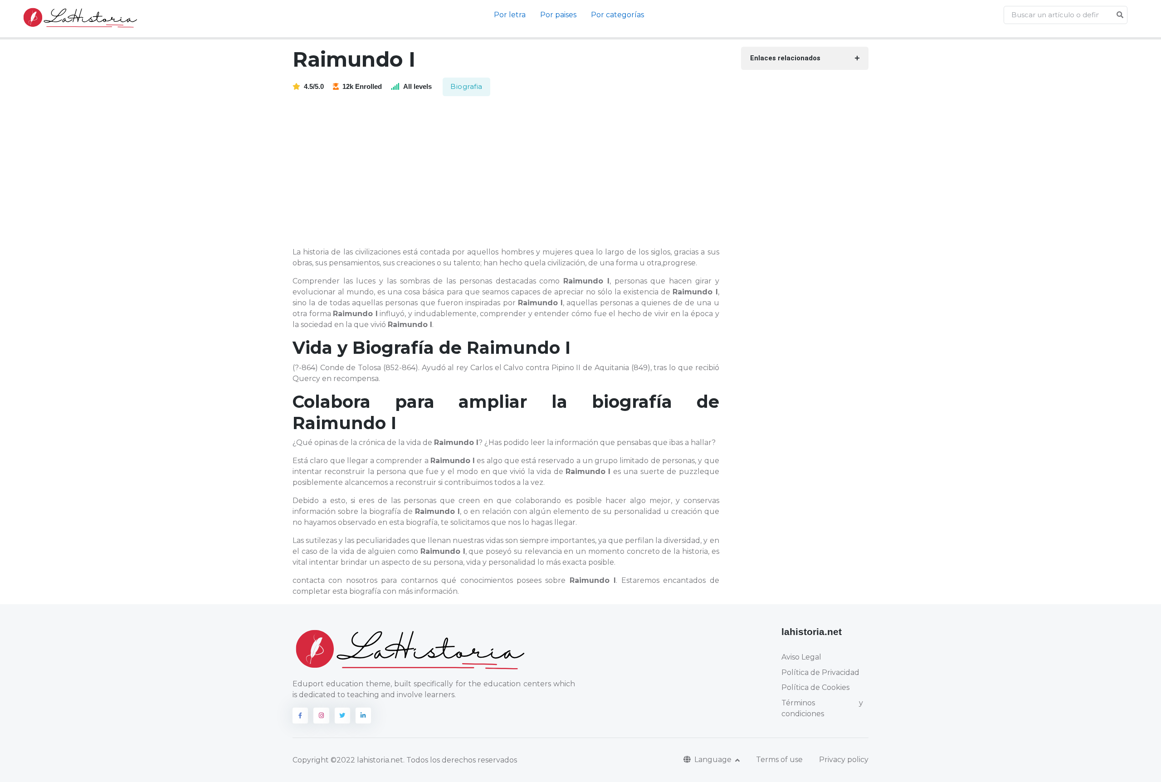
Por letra (510, 14)
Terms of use (779, 759)
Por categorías (617, 14)
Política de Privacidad (820, 672)
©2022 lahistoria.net (367, 760)
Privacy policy (843, 759)
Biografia (466, 86)
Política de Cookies (815, 687)
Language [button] (713, 759)
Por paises (558, 14)
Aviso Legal (801, 657)
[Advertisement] (511, 172)
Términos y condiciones (822, 708)
